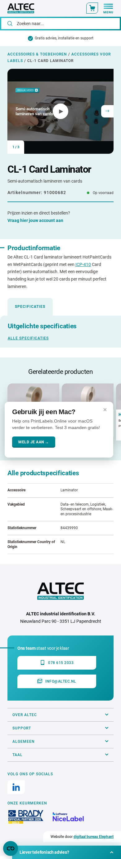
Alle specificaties (28, 338)
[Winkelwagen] (92, 8)
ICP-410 (83, 264)
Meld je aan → (33, 442)
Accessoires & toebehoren (37, 54)
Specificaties (30, 306)
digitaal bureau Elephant (94, 837)
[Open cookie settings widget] (10, 848)
